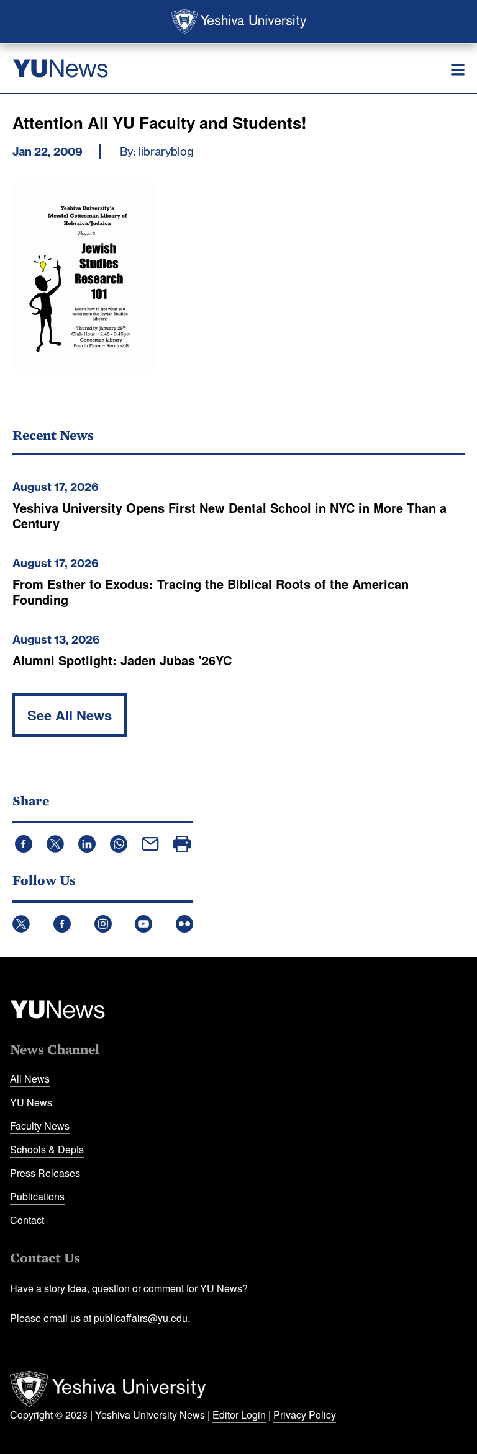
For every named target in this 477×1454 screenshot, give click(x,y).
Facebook (62, 924)
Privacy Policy (304, 1414)
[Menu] (458, 70)
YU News (31, 1102)
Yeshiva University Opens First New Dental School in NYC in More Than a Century (229, 515)
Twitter (21, 924)
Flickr (184, 924)
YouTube (143, 924)
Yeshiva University (238, 21)
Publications (37, 1196)
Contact (27, 1220)
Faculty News (40, 1126)
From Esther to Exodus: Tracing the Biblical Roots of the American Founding (210, 591)
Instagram (103, 924)
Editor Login (239, 1414)
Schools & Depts (47, 1149)
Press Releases (45, 1173)
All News (30, 1078)
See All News (69, 715)
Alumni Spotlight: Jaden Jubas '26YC (122, 660)
